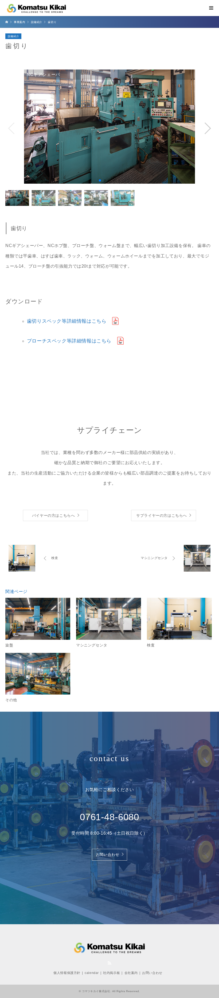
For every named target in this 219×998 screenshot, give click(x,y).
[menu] (211, 8)
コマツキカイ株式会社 (96, 991)
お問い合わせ (107, 855)
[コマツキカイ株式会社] (36, 8)
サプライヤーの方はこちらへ (161, 516)
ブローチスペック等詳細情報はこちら (69, 341)
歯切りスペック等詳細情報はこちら (67, 321)
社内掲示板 (111, 973)
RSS (109, 963)
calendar (92, 973)
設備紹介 (13, 36)
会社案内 (131, 973)
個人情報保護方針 (66, 973)
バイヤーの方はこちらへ (53, 516)
